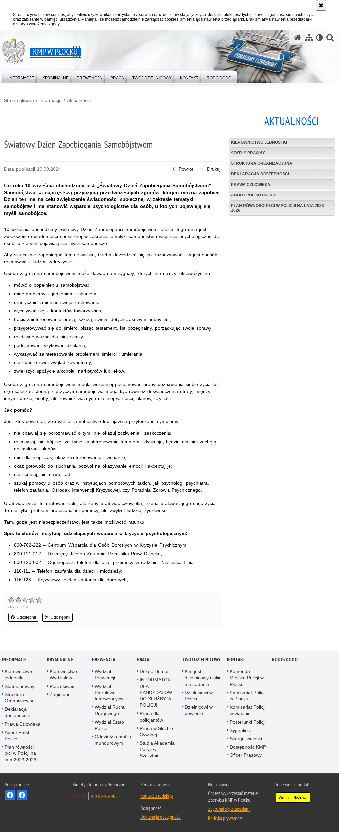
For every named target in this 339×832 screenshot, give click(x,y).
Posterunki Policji (247, 722)
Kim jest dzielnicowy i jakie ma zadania (203, 678)
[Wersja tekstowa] (319, 37)
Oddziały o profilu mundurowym (113, 740)
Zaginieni (59, 694)
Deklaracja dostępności (260, 174)
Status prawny (248, 153)
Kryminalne (60, 659)
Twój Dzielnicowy (201, 659)
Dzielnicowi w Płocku (199, 695)
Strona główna (19, 100)
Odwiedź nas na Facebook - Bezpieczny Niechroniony (22, 795)
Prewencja (103, 659)
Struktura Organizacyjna (261, 163)
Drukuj (213, 169)
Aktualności (79, 100)
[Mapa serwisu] (309, 37)
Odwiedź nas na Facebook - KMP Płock (10, 795)
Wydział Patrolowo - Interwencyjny (109, 692)
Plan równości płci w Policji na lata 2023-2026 (278, 207)
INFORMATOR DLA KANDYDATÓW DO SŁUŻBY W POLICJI (156, 692)
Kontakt (236, 659)
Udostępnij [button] (26, 617)
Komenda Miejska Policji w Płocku (247, 678)
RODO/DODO (285, 659)
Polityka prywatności (226, 818)
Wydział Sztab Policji (109, 725)
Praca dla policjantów (151, 716)
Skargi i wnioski (246, 738)
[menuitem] (21, 76)
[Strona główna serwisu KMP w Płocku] (298, 37)
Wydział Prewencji (105, 674)
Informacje (50, 100)
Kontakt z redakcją (156, 795)
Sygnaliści (240, 730)
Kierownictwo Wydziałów (63, 674)
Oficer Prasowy (246, 755)
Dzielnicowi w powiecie (199, 710)
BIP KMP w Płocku (107, 796)
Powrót (186, 169)
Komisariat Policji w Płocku (247, 695)
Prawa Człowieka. (251, 184)
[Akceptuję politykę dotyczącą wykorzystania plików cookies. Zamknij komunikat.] (321, 5)
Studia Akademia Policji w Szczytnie (157, 749)
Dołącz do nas (155, 671)
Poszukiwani (62, 686)
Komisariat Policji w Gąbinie (247, 710)
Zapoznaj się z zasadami (229, 808)
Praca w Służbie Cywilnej (156, 731)
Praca (143, 659)
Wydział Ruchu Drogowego (110, 710)
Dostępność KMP (248, 746)
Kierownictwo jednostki (259, 142)
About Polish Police (253, 195)
